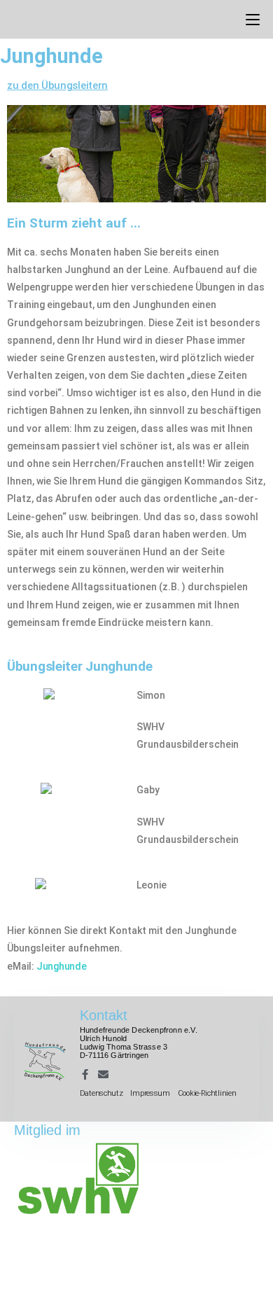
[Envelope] (103, 1074)
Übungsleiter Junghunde (79, 666)
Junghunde (61, 966)
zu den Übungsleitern (57, 85)
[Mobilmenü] (253, 19)
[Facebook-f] (85, 1074)
